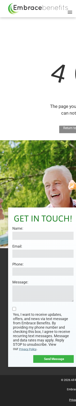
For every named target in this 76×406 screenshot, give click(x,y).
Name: (17, 228)
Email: (17, 246)
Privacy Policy (27, 349)
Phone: (18, 264)
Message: (20, 282)
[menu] (70, 12)
